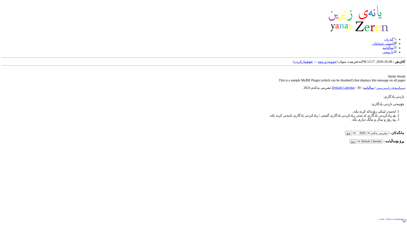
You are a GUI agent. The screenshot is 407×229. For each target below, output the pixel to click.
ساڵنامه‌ (368, 87)
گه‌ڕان (388, 39)
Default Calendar (343, 87)
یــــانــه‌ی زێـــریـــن (390, 87)
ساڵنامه (388, 48)
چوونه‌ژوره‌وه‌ (327, 61)
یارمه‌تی (387, 52)
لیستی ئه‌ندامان (382, 43)
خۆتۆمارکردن (303, 61)
